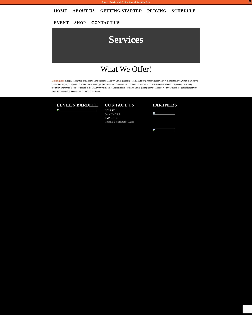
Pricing (156, 11)
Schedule (184, 11)
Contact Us (105, 22)
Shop (80, 22)
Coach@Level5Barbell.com (119, 121)
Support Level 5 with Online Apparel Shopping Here (126, 2)
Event (61, 22)
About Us (84, 11)
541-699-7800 (112, 114)
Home (60, 11)
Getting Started (121, 11)
